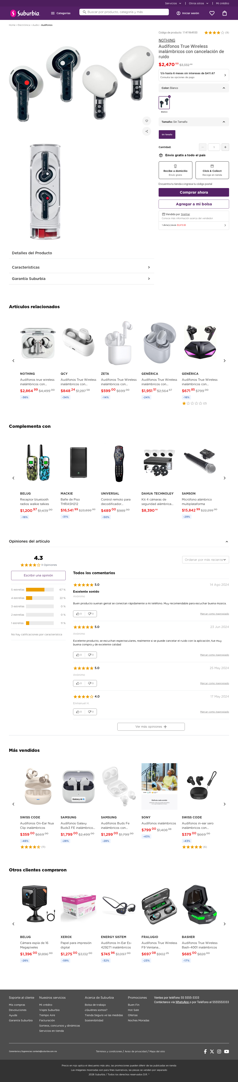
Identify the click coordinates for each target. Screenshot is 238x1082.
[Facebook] (205, 1051)
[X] (212, 1051)
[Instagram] (219, 1051)
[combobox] (205, 559)
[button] (214, 32)
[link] (38, 358)
